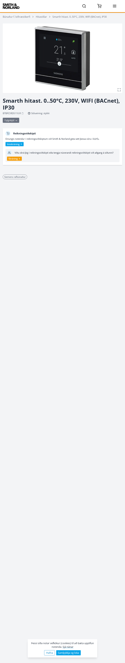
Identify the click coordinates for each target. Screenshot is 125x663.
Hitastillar (41, 16)
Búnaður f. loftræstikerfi (16, 16)
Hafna (49, 652)
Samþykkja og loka (68, 652)
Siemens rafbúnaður (15, 176)
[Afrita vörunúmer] (22, 113)
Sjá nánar (68, 647)
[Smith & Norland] (11, 6)
